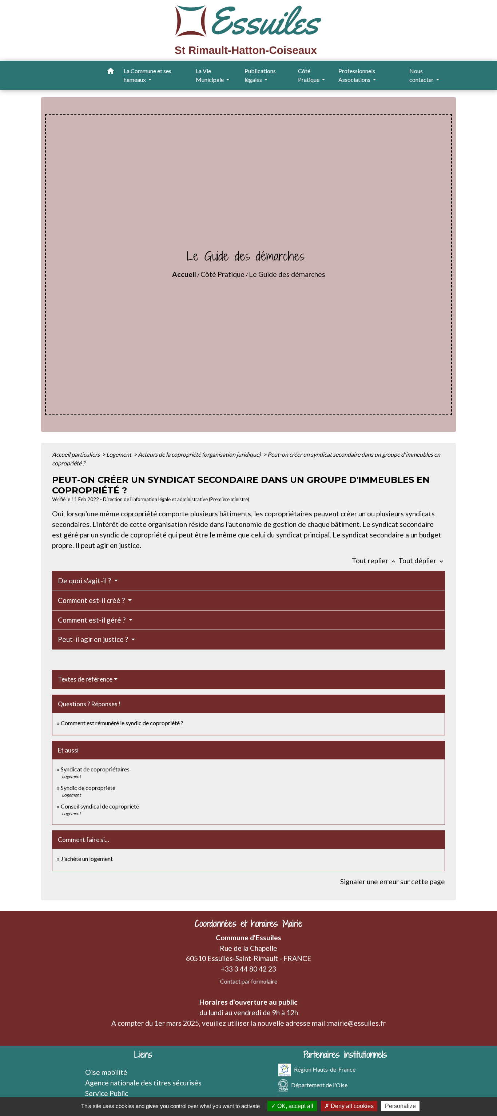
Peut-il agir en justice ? (94, 639)
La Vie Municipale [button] (210, 75)
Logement (119, 454)
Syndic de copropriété (88, 787)
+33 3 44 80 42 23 (248, 969)
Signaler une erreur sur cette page (392, 881)
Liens (143, 1054)
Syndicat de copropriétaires (95, 769)
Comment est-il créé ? (92, 600)
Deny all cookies (351, 1106)
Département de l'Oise (319, 1084)
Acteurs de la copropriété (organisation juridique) (200, 454)
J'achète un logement (87, 858)
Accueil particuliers (76, 454)
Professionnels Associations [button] (356, 75)
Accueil (184, 274)
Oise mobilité (106, 1072)
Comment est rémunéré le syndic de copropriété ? (122, 722)
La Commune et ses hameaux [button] (147, 75)
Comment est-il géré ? (92, 620)
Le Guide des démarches (287, 274)
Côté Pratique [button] (309, 75)
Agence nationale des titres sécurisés (143, 1083)
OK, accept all (294, 1106)
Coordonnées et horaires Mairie (248, 923)
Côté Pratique (222, 274)
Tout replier (374, 560)
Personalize (400, 1106)
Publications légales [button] (260, 75)
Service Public (106, 1093)
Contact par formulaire (248, 981)
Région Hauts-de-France (324, 1069)
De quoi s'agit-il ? (85, 580)
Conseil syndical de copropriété (100, 806)
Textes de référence (85, 679)
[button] (110, 72)
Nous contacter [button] (422, 75)
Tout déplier (421, 560)
